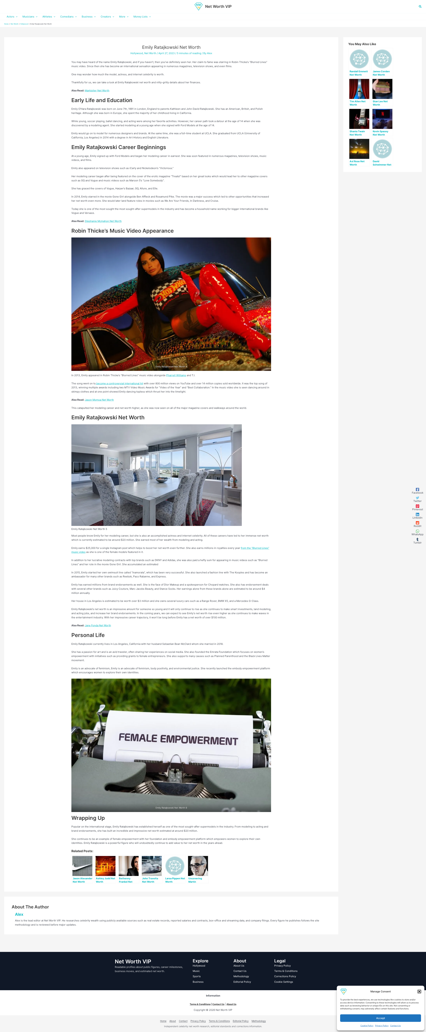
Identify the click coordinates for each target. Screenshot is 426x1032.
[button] (419, 991)
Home (6, 24)
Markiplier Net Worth (97, 90)
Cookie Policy (366, 1025)
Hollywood (24, 24)
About (172, 1021)
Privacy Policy (382, 1025)
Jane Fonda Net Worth (98, 625)
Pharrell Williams (176, 375)
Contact (183, 1021)
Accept (380, 1018)
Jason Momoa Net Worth (99, 399)
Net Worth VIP (218, 6)
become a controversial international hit (119, 383)
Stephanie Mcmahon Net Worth (103, 221)
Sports (197, 976)
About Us (238, 965)
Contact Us (395, 1025)
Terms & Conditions (286, 971)
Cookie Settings (283, 981)
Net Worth (14, 24)
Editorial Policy (242, 981)
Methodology (241, 976)
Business (198, 981)
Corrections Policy (285, 976)
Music (196, 971)
